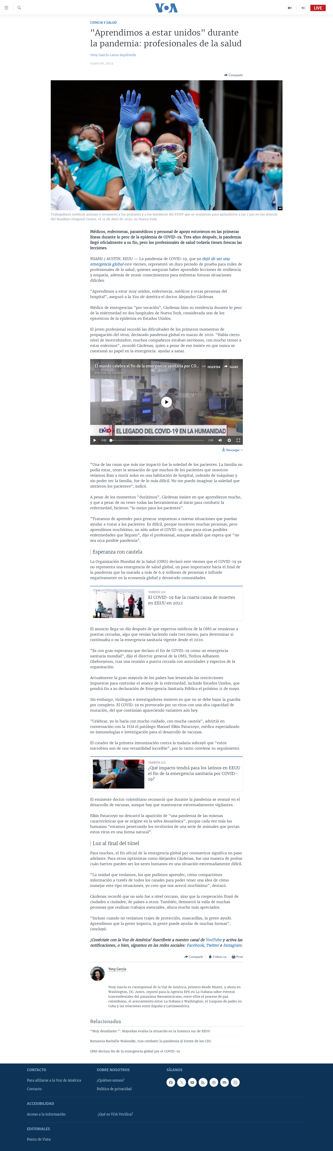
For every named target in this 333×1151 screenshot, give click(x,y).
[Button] (233, 75)
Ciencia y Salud (103, 23)
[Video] (290, 8)
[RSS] (203, 1082)
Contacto (34, 1089)
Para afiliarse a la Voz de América (54, 1080)
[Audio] (303, 8)
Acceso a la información (46, 1114)
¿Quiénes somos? (110, 1080)
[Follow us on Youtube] (192, 1082)
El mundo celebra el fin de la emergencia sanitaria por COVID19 (151, 366)
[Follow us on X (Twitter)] (181, 1082)
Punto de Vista (39, 1139)
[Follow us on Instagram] (235, 1082)
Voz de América (113, 373)
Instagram (232, 945)
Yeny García (99, 55)
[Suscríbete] (224, 1082)
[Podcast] (214, 1082)
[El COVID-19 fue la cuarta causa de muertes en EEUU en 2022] (118, 603)
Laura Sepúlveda (123, 55)
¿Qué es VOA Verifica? (115, 1114)
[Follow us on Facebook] (170, 1082)
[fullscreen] (238, 440)
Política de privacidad (114, 1089)
